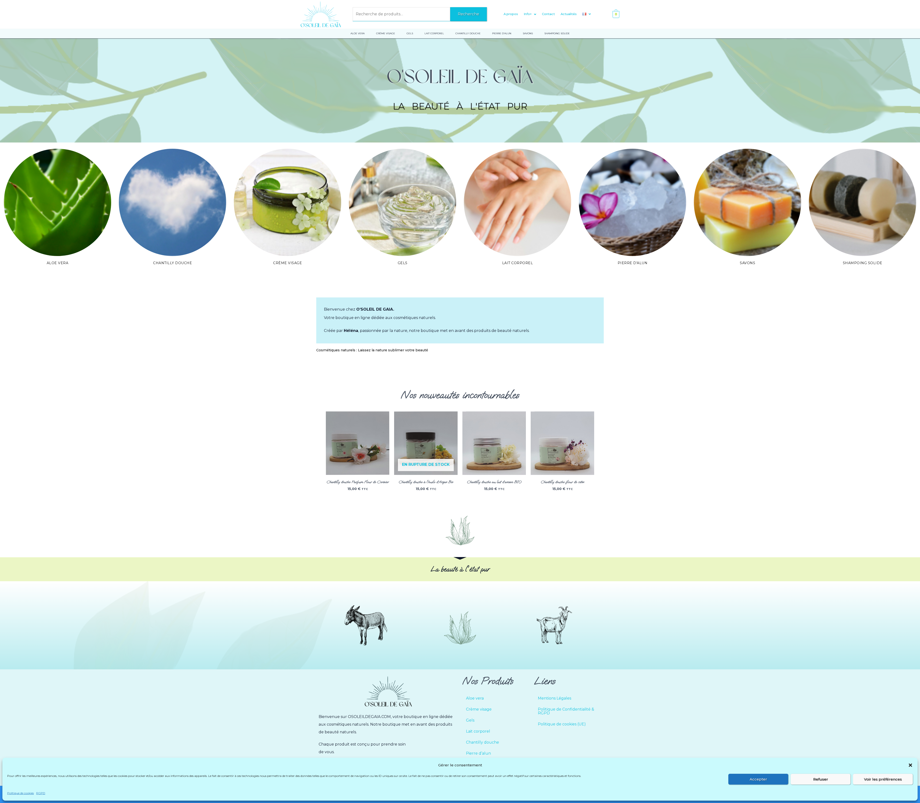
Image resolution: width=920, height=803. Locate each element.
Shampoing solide (862, 263)
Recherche (468, 14)
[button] (910, 765)
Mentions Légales (554, 698)
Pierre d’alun (478, 753)
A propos (511, 14)
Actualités (569, 14)
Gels (403, 263)
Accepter (758, 779)
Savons (747, 263)
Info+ (528, 14)
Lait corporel (517, 263)
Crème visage (287, 263)
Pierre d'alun (633, 263)
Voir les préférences (883, 779)
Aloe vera (58, 263)
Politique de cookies (20, 793)
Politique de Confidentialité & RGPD (566, 711)
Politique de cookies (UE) (562, 724)
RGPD (40, 793)
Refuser (820, 779)
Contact (548, 14)
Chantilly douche (172, 263)
